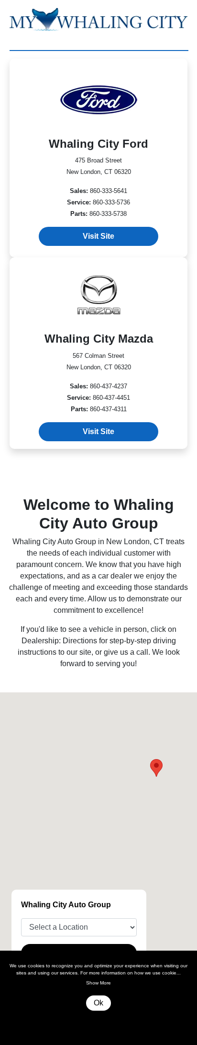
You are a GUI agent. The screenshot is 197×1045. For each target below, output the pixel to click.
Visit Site (98, 236)
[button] (156, 768)
